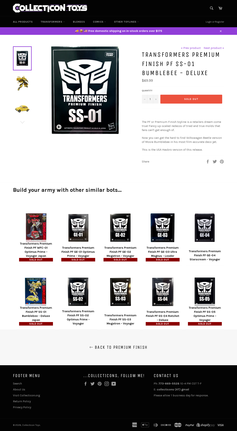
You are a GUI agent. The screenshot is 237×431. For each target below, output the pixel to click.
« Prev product (191, 48)
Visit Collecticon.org (26, 395)
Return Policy (22, 401)
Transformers (52, 21)
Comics (98, 21)
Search (17, 383)
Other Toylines (125, 21)
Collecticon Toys (31, 425)
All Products (23, 21)
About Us (19, 389)
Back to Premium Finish (120, 347)
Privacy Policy (22, 407)
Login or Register (215, 21)
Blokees (79, 21)
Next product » (214, 48)
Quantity (147, 90)
